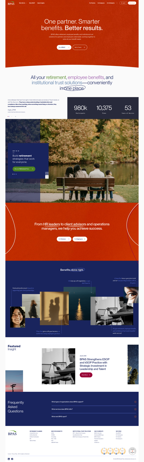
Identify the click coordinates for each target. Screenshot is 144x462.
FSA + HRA (53, 438)
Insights (96, 440)
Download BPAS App (99, 435)
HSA (52, 440)
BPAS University (98, 433)
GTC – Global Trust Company (79, 433)
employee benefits (86, 77)
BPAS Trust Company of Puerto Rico (80, 436)
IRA (30, 438)
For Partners (92, 3)
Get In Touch (132, 3)
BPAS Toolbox (97, 436)
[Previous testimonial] (12, 116)
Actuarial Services (34, 433)
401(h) (52, 433)
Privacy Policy (14, 453)
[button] (47, 173)
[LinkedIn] (9, 459)
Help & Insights (40, 3)
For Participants (111, 3)
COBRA (53, 435)
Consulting (53, 436)
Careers (9, 453)
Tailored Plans (33, 440)
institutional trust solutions (57, 82)
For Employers (101, 3)
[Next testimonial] (15, 116)
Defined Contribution (34, 436)
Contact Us (96, 442)
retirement (56, 77)
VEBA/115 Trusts (54, 442)
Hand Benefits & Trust (77, 435)
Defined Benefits (33, 435)
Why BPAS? (32, 3)
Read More (85, 375)
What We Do (22, 3)
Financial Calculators (98, 438)
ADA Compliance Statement (23, 453)
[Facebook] (12, 459)
